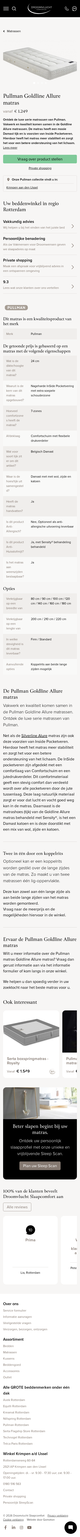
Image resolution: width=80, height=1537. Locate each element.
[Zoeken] (14, 9)
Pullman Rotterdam (16, 1425)
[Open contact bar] (70, 1527)
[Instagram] (22, 1528)
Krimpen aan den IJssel (22, 187)
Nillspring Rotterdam (17, 1418)
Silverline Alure (34, 736)
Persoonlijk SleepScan (18, 1502)
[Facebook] (6, 1528)
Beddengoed (12, 1365)
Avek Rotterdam (14, 1400)
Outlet (7, 1377)
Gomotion (49, 1520)
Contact (8, 1490)
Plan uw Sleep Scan (40, 1166)
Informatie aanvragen (17, 1317)
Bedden (8, 1346)
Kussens (8, 1358)
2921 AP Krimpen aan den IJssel (24, 1466)
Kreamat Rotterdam (16, 1412)
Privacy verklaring (58, 1516)
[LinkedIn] (14, 1528)
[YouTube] (30, 1528)
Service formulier (14, 1310)
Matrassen (14, 31)
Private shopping (40, 168)
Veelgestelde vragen (17, 1323)
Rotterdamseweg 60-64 (19, 1460)
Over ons (10, 1304)
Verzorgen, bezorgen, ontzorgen (25, 1329)
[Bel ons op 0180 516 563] (66, 8)
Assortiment (13, 1339)
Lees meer (10, 147)
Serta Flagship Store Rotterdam (24, 1431)
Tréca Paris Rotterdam (18, 1443)
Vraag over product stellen (40, 159)
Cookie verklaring (13, 1520)
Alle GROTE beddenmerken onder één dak (36, 1390)
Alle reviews (17, 1207)
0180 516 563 (12, 1484)
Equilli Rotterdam (14, 1406)
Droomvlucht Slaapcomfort (40, 8)
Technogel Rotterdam (17, 1437)
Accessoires (11, 1371)
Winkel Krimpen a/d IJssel (25, 1454)
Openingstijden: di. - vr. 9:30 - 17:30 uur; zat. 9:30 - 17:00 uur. (37, 1475)
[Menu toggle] (6, 9)
